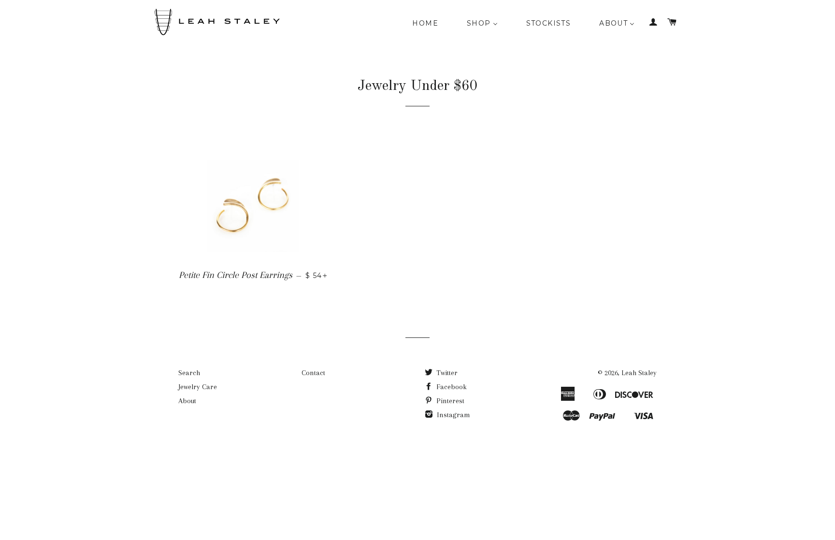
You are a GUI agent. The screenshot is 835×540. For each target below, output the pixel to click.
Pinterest (449, 400)
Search (189, 372)
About (187, 400)
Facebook (450, 386)
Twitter (446, 372)
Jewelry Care (197, 386)
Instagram (452, 414)
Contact (313, 372)
